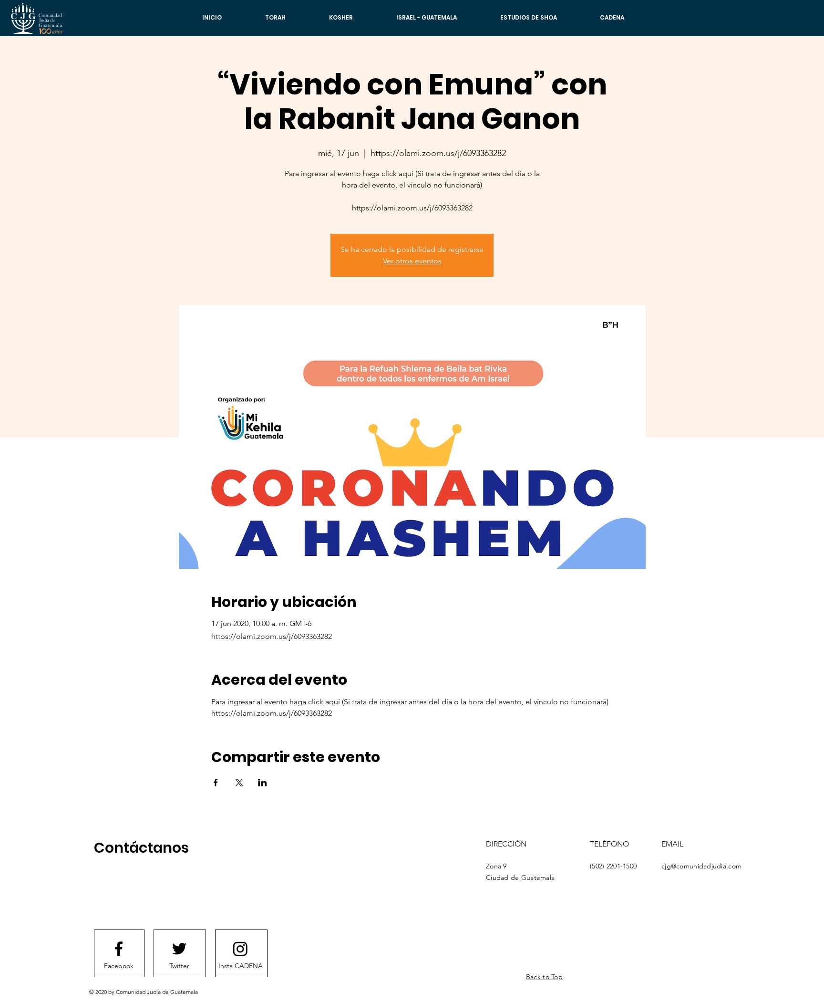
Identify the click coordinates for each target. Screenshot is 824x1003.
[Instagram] (240, 948)
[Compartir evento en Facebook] (215, 782)
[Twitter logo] (179, 948)
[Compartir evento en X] (239, 782)
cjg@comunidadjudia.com (701, 866)
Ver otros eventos (412, 260)
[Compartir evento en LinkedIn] (262, 782)
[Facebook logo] (118, 948)
